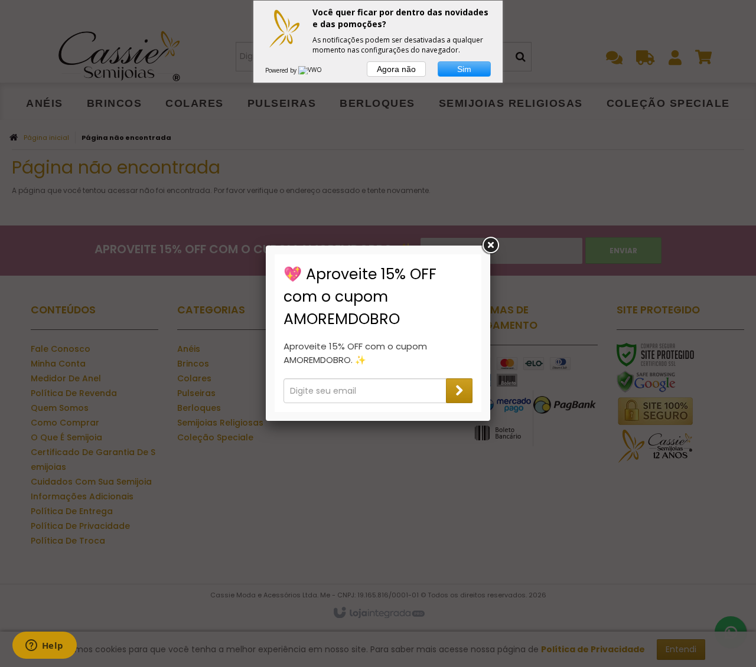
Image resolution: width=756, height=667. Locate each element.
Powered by (281, 70)
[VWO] (310, 70)
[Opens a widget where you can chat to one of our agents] (44, 646)
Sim (464, 69)
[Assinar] (459, 390)
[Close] (490, 245)
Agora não (396, 69)
